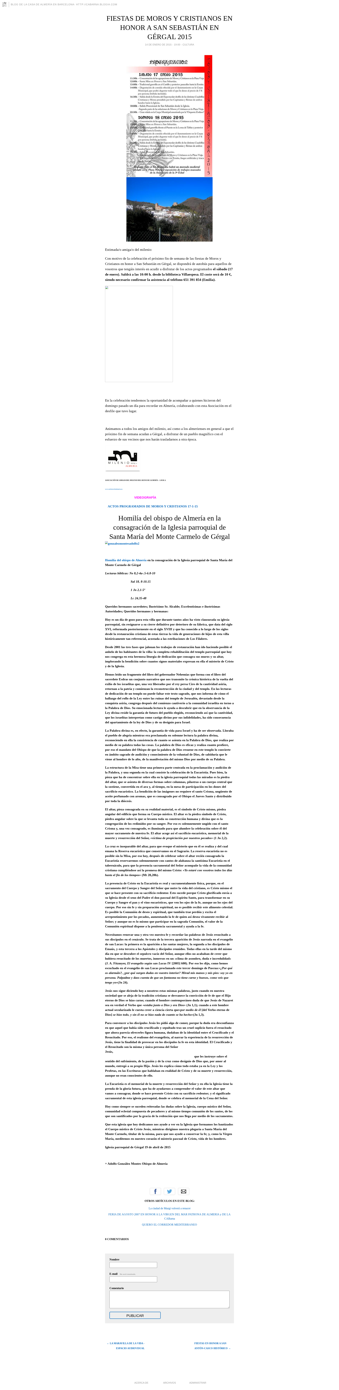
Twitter (169, 1191)
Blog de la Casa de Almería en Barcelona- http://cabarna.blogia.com (64, 4)
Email (183, 1191)
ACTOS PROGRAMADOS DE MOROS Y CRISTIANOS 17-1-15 (153, 506)
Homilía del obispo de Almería (126, 560)
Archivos (169, 1382)
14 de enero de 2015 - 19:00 (162, 44)
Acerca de (141, 1382)
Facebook (155, 1191)
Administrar (197, 1382)
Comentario (116, 1288)
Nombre (114, 1259)
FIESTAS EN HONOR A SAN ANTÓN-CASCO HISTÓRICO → (212, 1346)
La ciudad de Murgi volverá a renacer (170, 1208)
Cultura (188, 44)
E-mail (122, 1273)
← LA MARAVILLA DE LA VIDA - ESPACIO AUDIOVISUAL (126, 1346)
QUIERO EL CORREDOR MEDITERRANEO (169, 1224)
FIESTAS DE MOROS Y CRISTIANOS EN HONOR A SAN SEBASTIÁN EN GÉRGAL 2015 (169, 27)
